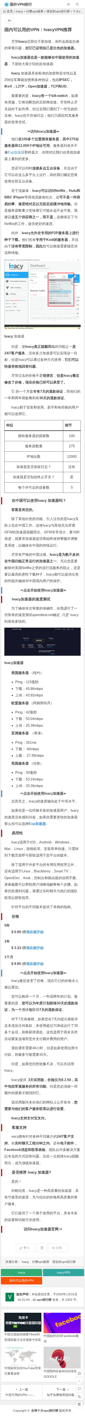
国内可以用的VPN (21, 1280)
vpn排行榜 (44, 1299)
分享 (59, 1248)
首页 (10, 11)
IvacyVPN (63, 1272)
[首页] (79, 1373)
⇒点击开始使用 (43, 590)
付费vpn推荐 (34, 11)
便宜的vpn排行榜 (58, 11)
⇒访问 (43, 131)
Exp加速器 (16, 152)
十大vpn (78, 11)
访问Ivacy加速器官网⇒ (43, 1229)
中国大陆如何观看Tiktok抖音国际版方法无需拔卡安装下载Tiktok (22, 1340)
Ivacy (19, 11)
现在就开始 (35, 932)
